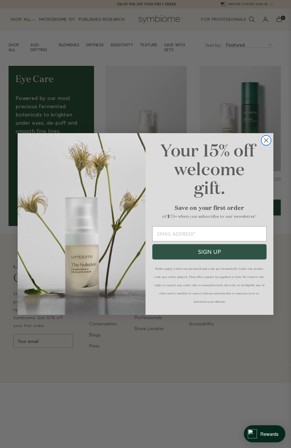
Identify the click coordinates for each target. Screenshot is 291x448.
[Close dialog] (266, 140)
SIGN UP (209, 251)
